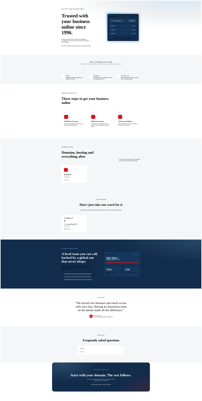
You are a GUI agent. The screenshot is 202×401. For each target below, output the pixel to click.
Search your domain (96, 384)
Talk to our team (106, 384)
